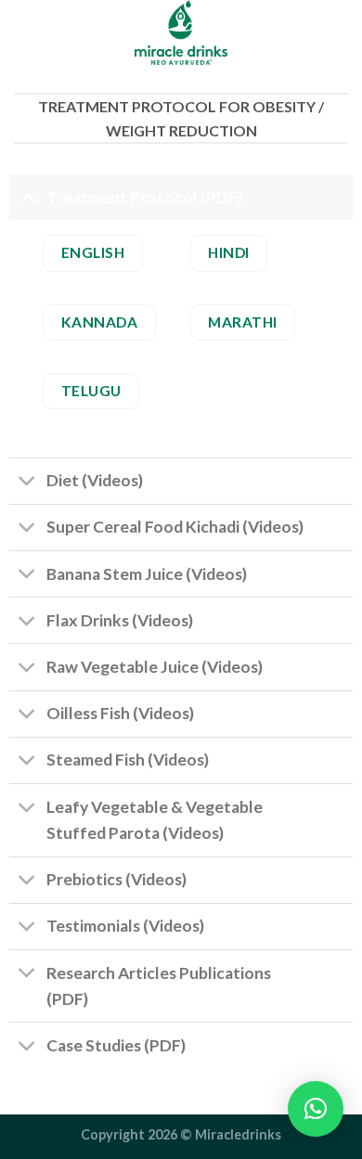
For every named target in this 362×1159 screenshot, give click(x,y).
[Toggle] (27, 197)
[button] (315, 1109)
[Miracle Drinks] (181, 32)
